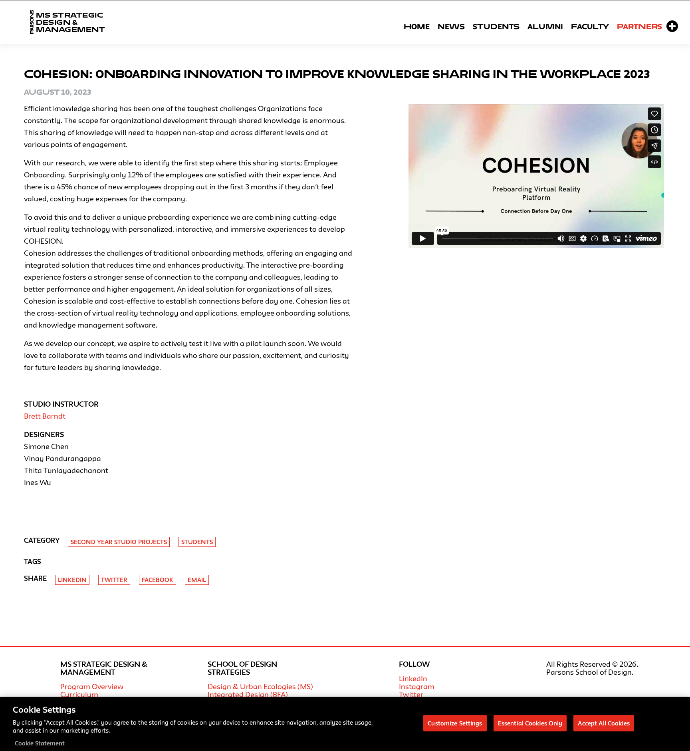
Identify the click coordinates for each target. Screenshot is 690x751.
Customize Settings (455, 722)
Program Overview (91, 686)
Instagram (416, 686)
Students (496, 26)
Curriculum (79, 694)
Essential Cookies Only (530, 722)
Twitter (114, 579)
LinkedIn (413, 678)
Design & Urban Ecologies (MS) (260, 686)
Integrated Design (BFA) (248, 694)
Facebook (157, 579)
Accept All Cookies (603, 722)
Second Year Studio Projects (119, 541)
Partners (639, 26)
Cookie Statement (40, 742)
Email (197, 579)
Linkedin (72, 579)
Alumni (545, 26)
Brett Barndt (44, 416)
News (451, 26)
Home (417, 26)
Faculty (590, 26)
